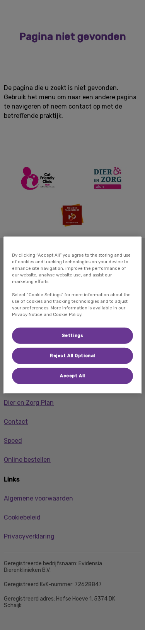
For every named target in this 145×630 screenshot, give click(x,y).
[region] (72, 315)
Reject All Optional (72, 355)
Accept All (72, 375)
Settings (73, 335)
